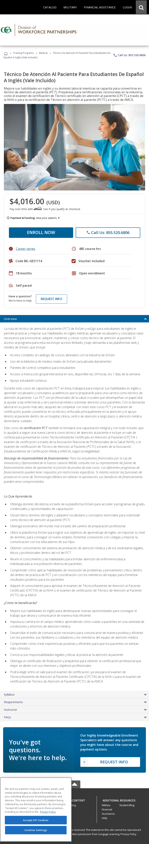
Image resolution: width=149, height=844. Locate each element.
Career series (25, 249)
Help (104, 818)
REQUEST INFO (51, 299)
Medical (43, 53)
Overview (10, 319)
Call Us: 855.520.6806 (129, 55)
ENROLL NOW (41, 232)
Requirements (13, 702)
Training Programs (23, 53)
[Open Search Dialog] (141, 7)
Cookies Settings (35, 830)
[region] (36, 809)
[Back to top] (74, 799)
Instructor (10, 709)
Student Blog (126, 805)
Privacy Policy (128, 834)
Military (106, 805)
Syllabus (9, 694)
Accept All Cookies (35, 820)
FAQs (7, 717)
